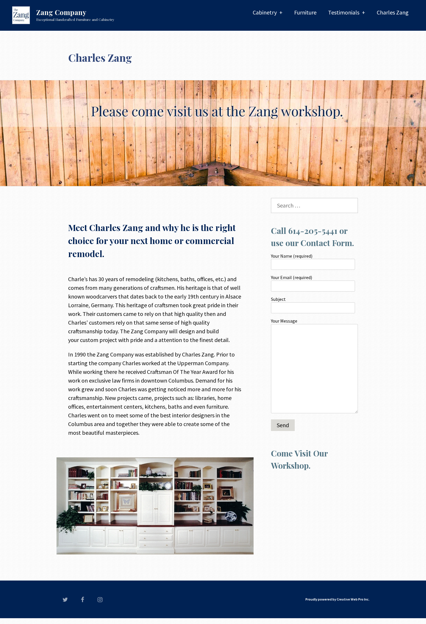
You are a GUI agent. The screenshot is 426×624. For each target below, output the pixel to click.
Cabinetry (265, 12)
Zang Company (61, 12)
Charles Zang (393, 12)
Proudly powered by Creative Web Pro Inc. (337, 599)
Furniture (305, 12)
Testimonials (343, 12)
